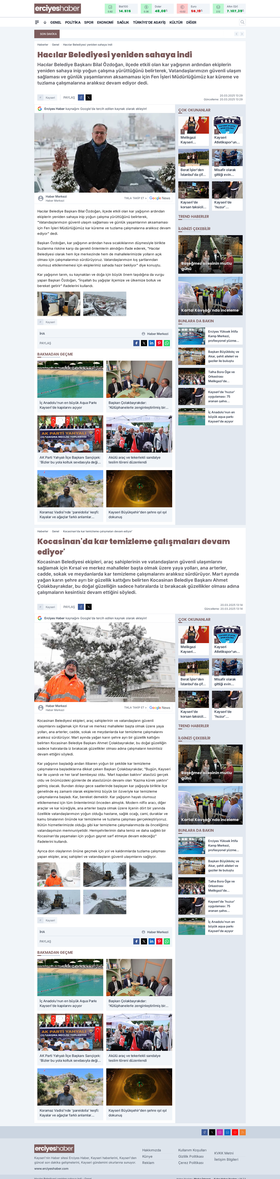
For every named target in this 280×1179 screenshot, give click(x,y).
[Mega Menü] (37, 22)
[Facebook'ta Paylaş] (81, 97)
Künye (147, 1156)
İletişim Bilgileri (226, 1159)
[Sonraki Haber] (242, 34)
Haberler (42, 44)
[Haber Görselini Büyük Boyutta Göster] (104, 153)
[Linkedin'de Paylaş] (152, 343)
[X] (212, 1132)
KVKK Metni (224, 1153)
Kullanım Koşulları (192, 1150)
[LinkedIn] (227, 1132)
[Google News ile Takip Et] (159, 198)
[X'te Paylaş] (89, 97)
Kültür (176, 22)
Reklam (148, 1163)
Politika (72, 22)
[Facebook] (205, 1132)
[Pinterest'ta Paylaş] (159, 343)
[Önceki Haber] (236, 34)
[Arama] (242, 22)
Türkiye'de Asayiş (149, 22)
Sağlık (123, 22)
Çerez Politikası (190, 1163)
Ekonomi (105, 22)
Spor (88, 22)
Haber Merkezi (56, 198)
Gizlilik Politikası (191, 1156)
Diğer (191, 22)
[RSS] (243, 1132)
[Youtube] (235, 1132)
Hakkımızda (151, 1150)
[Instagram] (220, 1132)
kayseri (50, 97)
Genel (55, 22)
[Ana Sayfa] (44, 22)
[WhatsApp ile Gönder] (167, 343)
